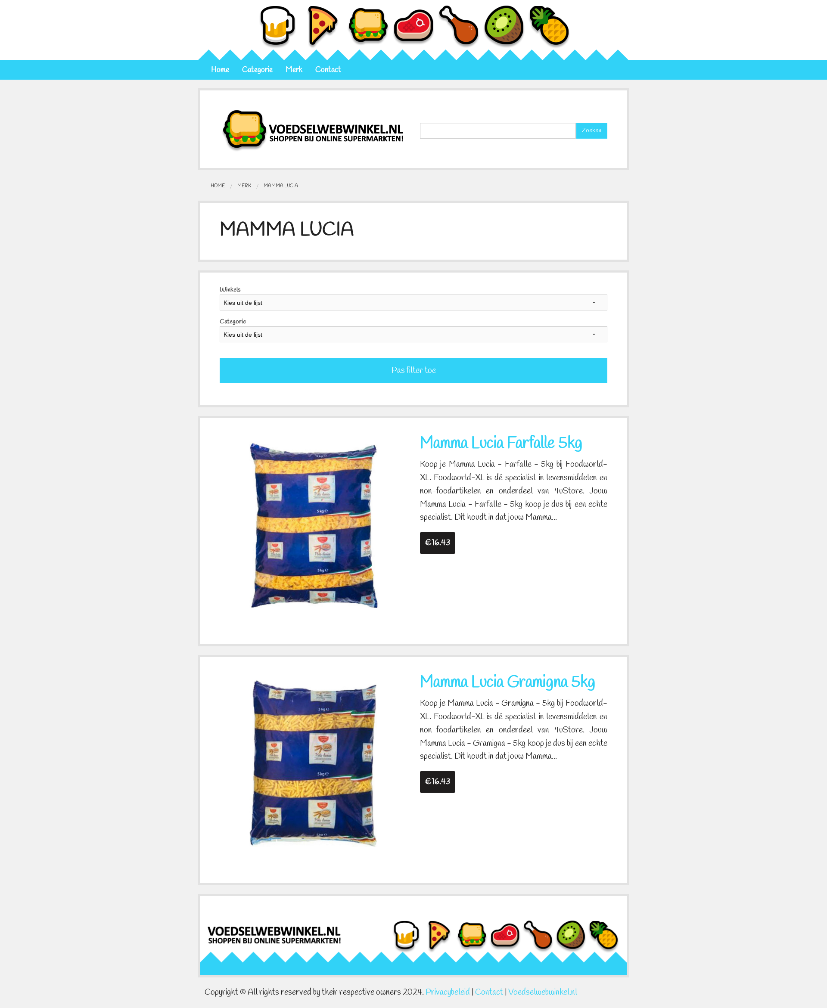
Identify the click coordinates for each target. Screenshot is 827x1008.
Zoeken (591, 131)
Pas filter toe (414, 370)
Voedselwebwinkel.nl (542, 992)
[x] (313, 524)
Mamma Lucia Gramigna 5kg (507, 682)
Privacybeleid (448, 992)
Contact (328, 70)
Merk (294, 70)
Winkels (230, 290)
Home (220, 70)
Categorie (257, 70)
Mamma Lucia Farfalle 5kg (501, 443)
